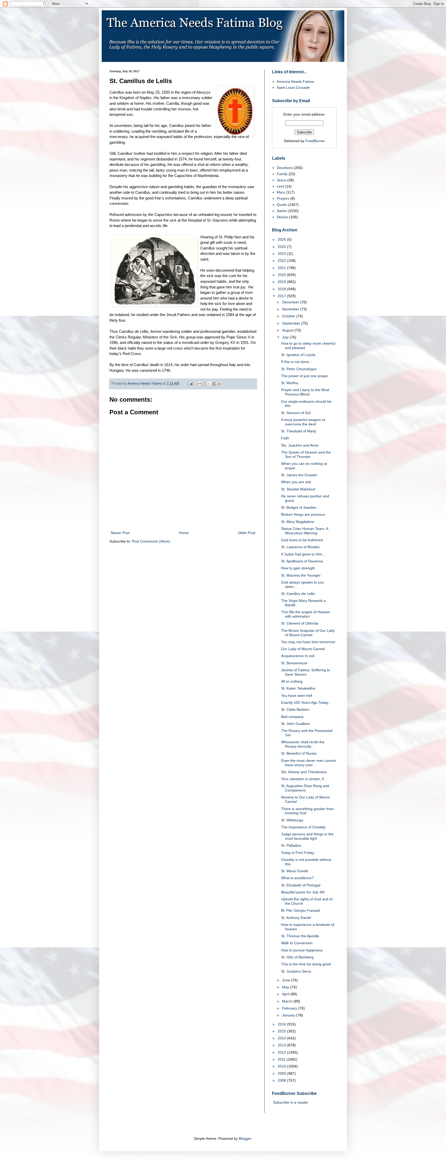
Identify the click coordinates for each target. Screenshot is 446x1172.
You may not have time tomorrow (308, 642)
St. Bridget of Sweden (298, 507)
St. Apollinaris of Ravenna (302, 561)
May (286, 987)
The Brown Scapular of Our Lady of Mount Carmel (308, 632)
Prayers (283, 198)
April (286, 994)
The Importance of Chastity (303, 827)
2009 (282, 1073)
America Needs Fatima (295, 81)
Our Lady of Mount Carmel (303, 649)
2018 (282, 289)
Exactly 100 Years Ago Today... (306, 702)
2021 (282, 268)
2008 (282, 1080)
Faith (285, 438)
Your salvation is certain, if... (304, 779)
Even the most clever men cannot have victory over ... (308, 762)
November (291, 309)
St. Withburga (292, 820)
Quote (282, 205)
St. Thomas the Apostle (300, 936)
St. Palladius (291, 845)
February (290, 1008)
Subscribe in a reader (290, 1102)
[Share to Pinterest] (219, 383)
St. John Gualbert (295, 724)
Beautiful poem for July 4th (303, 892)
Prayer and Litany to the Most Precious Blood (305, 392)
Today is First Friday (297, 853)
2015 (282, 1031)
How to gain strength (298, 568)
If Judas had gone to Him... (303, 554)
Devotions (285, 168)
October (289, 316)
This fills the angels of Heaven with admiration (305, 614)
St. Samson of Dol (295, 413)
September (291, 323)
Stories (282, 217)
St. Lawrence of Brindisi (300, 547)
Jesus (281, 180)
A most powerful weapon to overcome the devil (303, 422)
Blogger (245, 1138)
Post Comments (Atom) (151, 541)
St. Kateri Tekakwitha (298, 688)
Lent (280, 186)
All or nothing (291, 681)
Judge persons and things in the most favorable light (307, 836)
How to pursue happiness (302, 950)
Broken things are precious (303, 514)
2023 (282, 254)
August (288, 330)
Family (282, 174)
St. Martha (289, 383)
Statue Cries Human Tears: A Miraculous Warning (304, 531)
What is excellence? (297, 878)
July (286, 337)
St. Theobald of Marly (298, 431)
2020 (282, 275)
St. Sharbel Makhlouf (298, 489)
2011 (282, 1059)
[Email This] (199, 383)
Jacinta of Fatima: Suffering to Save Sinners (305, 672)
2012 (282, 1052)
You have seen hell (296, 695)
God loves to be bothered (302, 540)
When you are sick (296, 482)
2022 (282, 260)
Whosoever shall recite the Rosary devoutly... (302, 744)
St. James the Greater (299, 475)
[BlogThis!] (204, 383)
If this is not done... (296, 362)
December (291, 302)
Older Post (246, 533)
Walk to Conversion (297, 943)
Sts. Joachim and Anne (299, 445)
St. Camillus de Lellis (298, 594)
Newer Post (120, 533)
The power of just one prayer (304, 376)
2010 (282, 1066)
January (289, 1015)
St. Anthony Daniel (296, 918)
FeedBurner (315, 141)
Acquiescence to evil (297, 656)
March (287, 1001)
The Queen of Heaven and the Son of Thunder (306, 454)
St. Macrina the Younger (301, 575)
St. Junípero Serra (296, 971)
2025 (282, 247)
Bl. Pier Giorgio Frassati (300, 910)
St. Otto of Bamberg (297, 957)
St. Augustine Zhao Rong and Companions (305, 788)
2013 (282, 1045)
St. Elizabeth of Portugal (300, 885)
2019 (282, 282)
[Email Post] (190, 383)
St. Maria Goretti (294, 871)
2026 (282, 239)
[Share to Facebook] (214, 383)
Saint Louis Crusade (293, 87)
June (286, 980)
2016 (282, 1024)
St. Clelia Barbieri (295, 709)
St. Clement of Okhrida (299, 623)
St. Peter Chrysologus (299, 369)
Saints (282, 211)
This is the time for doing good (306, 964)
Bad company (292, 717)
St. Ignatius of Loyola (298, 355)
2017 (282, 296)
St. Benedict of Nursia (298, 753)
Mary (281, 192)
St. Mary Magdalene (297, 522)
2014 (282, 1038)
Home (184, 533)
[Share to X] (209, 383)
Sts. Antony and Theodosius (304, 772)
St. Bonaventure (294, 663)
